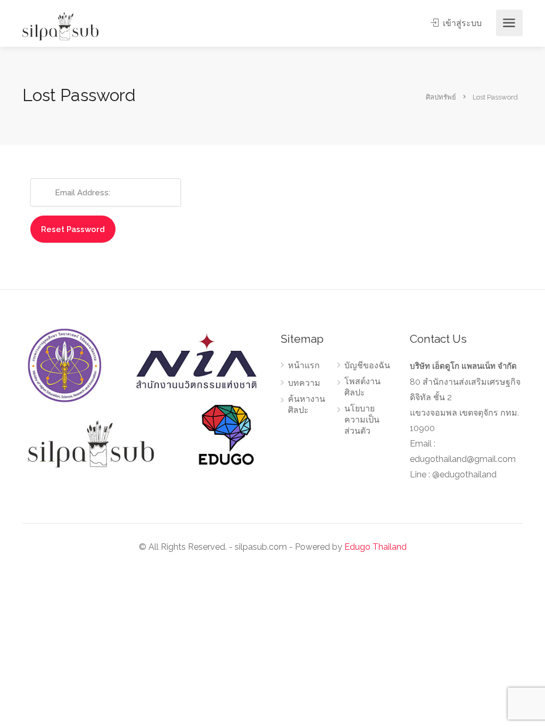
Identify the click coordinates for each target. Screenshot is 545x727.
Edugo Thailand (375, 547)
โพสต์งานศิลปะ (362, 387)
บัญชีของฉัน (367, 365)
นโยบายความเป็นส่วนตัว (361, 419)
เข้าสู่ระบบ (461, 23)
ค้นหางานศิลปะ (306, 404)
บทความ (304, 383)
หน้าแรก (304, 365)
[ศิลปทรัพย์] (60, 26)
